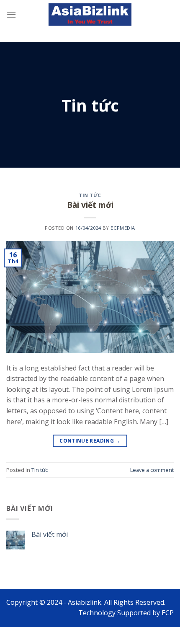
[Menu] (11, 14)
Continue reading (90, 440)
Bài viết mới (90, 204)
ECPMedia (123, 228)
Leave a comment (152, 470)
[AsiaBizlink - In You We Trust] (90, 14)
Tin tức (90, 195)
